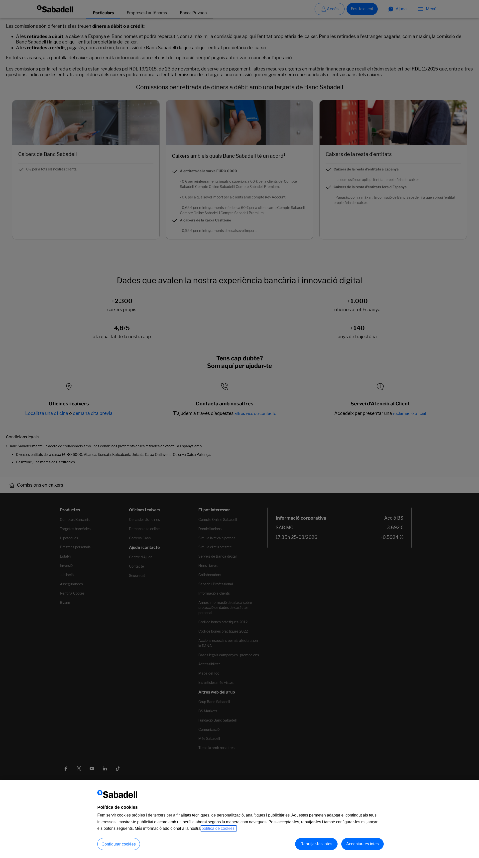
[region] (239, 819)
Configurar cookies (119, 844)
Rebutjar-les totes (316, 844)
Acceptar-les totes (362, 844)
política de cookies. (219, 828)
